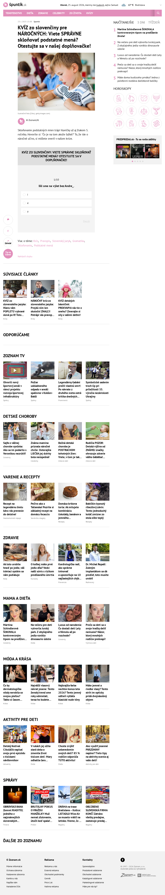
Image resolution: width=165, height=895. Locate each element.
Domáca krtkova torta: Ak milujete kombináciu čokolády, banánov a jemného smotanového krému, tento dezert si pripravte (70, 511)
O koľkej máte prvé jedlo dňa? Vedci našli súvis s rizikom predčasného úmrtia (42, 569)
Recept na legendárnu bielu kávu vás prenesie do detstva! (13, 509)
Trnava (6, 824)
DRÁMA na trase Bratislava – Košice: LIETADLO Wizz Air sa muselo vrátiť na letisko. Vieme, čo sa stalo (70, 814)
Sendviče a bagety (38, 518)
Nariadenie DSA (13, 886)
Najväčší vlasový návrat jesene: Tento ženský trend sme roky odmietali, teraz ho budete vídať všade (42, 692)
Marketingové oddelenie (93, 882)
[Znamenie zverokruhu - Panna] (131, 111)
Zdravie (43, 13)
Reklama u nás (50, 866)
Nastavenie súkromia (15, 874)
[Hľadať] (158, 13)
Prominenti (63, 400)
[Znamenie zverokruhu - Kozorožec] (131, 123)
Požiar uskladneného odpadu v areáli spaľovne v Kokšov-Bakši (42, 389)
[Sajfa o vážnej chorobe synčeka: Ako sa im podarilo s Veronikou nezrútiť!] (15, 431)
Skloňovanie (25, 245)
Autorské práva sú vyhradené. (133, 868)
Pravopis (45, 241)
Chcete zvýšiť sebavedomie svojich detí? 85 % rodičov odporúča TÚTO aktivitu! (69, 753)
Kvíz (35, 241)
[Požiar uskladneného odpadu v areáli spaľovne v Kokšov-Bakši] (42, 370)
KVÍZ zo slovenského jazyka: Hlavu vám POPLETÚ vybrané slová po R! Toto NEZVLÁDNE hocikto (15, 308)
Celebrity (59, 13)
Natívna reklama (51, 886)
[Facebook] (123, 860)
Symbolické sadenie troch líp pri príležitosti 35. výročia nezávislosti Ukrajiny (97, 389)
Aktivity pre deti (92, 764)
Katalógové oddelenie (92, 878)
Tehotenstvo (14, 13)
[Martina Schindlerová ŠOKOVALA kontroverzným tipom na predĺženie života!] (15, 613)
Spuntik (37, 21)
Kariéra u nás (12, 878)
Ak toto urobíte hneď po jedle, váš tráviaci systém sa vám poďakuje (13, 569)
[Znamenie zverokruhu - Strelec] (118, 123)
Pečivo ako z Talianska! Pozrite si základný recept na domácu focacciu (42, 509)
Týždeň (154, 22)
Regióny (61, 824)
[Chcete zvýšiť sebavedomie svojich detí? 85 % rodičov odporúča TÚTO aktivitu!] (70, 734)
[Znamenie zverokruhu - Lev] (118, 111)
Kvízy (89, 13)
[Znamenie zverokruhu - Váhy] (144, 111)
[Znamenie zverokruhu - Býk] (131, 98)
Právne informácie (14, 866)
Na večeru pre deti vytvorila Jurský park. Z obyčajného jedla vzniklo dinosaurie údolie (41, 632)
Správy (6, 400)
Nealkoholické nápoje (12, 518)
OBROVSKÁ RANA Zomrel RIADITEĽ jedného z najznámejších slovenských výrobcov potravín (13, 814)
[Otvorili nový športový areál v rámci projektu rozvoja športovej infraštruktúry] (15, 370)
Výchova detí (91, 643)
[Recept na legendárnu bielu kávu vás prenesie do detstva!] (15, 491)
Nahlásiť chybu (25, 256)
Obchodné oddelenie (91, 874)
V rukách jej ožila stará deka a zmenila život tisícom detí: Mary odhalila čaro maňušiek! (41, 753)
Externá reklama (51, 870)
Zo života (75, 13)
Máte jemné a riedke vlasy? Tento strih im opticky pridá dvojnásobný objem (97, 692)
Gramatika (78, 241)
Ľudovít (100, 5)
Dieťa (30, 13)
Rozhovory (90, 582)
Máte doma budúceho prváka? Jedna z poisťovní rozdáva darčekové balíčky (138, 79)
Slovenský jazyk (61, 241)
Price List (48, 882)
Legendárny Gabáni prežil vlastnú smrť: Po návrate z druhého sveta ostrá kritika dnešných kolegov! (69, 389)
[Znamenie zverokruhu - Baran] (118, 98)
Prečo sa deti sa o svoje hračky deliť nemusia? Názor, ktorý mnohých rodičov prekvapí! (96, 632)
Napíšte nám (11, 882)
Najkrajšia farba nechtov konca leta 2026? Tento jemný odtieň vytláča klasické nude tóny (69, 692)
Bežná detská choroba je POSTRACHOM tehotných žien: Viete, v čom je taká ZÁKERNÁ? (69, 450)
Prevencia (62, 582)
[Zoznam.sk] (129, 876)
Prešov (33, 824)
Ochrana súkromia (14, 870)
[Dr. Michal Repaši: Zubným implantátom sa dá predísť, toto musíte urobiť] (97, 552)
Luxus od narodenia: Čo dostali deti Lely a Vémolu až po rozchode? (70, 630)
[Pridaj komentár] (8, 220)
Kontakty (87, 859)
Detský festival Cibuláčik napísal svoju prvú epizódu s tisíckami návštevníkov (14, 753)
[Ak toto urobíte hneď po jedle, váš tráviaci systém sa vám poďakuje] (15, 552)
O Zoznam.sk (13, 859)
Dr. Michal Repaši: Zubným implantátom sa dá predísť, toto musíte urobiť (97, 571)
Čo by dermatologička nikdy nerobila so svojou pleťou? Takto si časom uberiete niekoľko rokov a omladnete (14, 692)
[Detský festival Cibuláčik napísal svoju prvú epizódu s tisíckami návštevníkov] (15, 734)
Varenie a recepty (21, 476)
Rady (5, 578)
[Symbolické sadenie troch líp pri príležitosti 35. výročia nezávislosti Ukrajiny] (97, 370)
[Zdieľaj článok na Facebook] (8, 231)
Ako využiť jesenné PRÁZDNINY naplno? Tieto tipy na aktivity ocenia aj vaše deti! (97, 753)
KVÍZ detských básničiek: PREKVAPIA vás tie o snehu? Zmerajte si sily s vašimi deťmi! (70, 308)
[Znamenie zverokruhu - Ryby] (156, 123)
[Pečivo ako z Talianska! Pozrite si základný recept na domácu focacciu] (42, 491)
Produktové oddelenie (92, 870)
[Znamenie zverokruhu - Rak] (156, 98)
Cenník (47, 878)
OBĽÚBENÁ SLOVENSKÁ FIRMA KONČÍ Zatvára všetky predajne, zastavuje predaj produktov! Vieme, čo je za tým (96, 814)
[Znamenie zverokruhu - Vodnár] (144, 123)
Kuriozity (34, 578)
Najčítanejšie (123, 22)
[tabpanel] (137, 55)
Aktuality (7, 764)
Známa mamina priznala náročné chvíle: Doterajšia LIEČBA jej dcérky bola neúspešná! (41, 450)
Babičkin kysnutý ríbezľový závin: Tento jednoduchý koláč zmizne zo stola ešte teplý (96, 511)
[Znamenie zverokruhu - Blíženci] (144, 98)
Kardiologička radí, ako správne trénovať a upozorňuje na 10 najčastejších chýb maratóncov (69, 571)
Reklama (49, 859)
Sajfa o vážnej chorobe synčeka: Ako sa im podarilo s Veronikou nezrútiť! (14, 448)
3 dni (141, 22)
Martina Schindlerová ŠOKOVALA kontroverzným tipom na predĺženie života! (15, 632)
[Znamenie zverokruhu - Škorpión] (156, 111)
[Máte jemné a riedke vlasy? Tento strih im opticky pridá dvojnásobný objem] (97, 673)
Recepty (61, 521)
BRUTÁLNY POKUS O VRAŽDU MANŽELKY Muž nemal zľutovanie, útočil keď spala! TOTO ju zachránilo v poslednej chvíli (42, 814)
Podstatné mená (43, 245)
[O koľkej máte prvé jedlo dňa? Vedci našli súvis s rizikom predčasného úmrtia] (42, 552)
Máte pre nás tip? (89, 886)
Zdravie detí (63, 461)
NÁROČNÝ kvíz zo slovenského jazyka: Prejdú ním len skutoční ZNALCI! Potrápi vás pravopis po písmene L (42, 308)
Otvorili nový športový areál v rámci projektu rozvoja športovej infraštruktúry (13, 389)
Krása (5, 703)
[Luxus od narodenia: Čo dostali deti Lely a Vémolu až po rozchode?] (70, 613)
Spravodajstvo (88, 866)
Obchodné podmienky (54, 874)
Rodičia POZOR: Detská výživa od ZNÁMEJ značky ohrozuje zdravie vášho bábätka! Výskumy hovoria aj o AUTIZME (97, 450)
